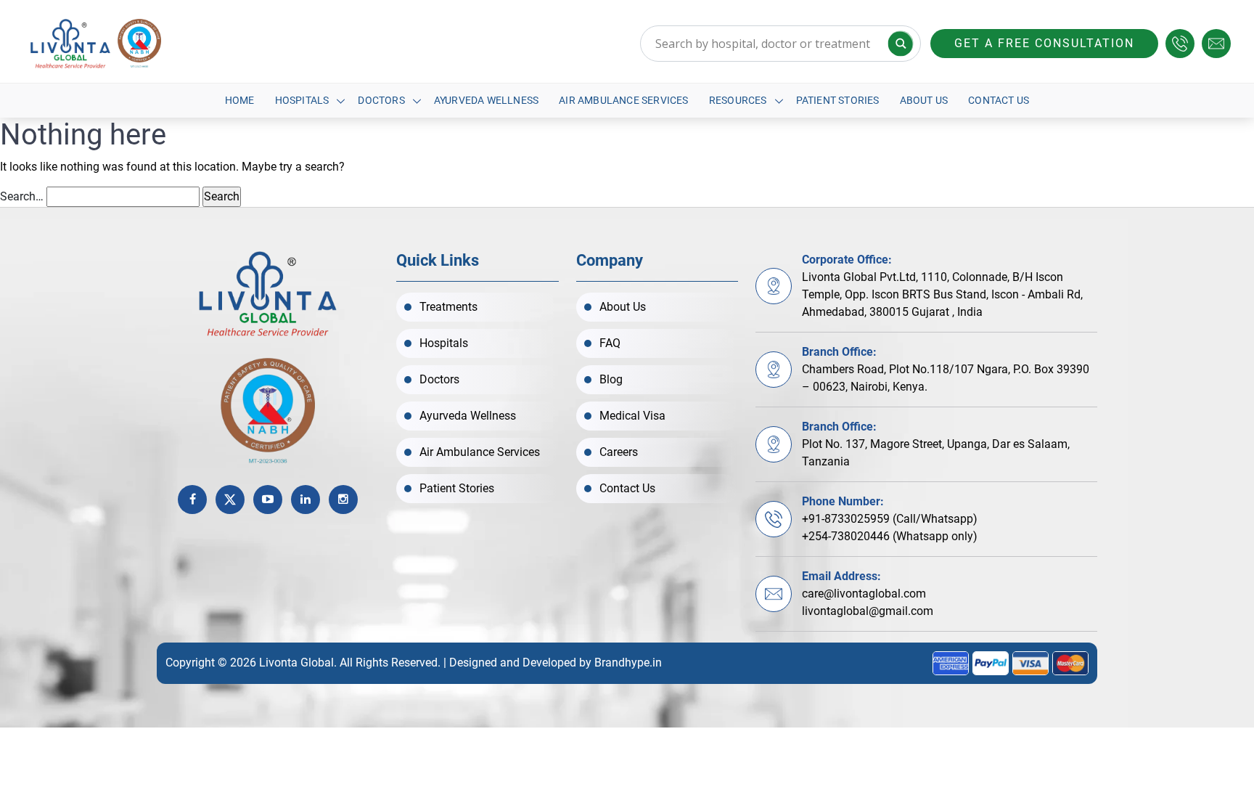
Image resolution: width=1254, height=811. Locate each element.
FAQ (609, 343)
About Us (924, 100)
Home (240, 100)
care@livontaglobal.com (864, 593)
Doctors (381, 100)
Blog (611, 379)
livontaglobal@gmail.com (867, 611)
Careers (618, 452)
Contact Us (998, 100)
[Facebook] (192, 499)
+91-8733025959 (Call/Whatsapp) (890, 519)
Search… (22, 196)
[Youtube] (267, 499)
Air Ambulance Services (623, 100)
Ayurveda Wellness (486, 100)
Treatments (448, 307)
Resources (738, 100)
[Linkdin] (305, 499)
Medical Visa (632, 416)
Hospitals (302, 100)
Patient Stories (838, 100)
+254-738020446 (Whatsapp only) (890, 536)
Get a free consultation (1044, 43)
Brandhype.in (628, 662)
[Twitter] (230, 499)
